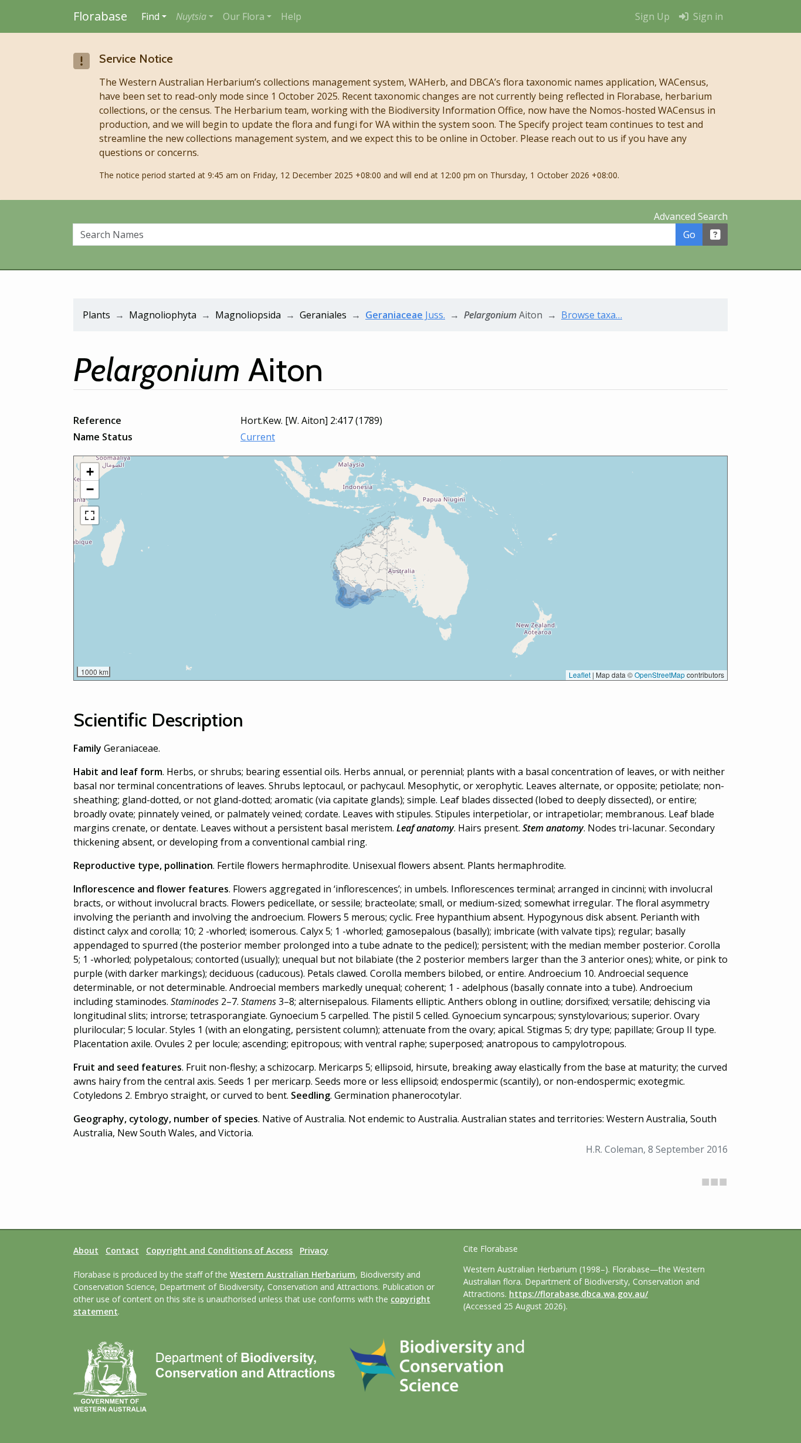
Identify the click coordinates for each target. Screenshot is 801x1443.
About (86, 1250)
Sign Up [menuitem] (652, 16)
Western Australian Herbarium (292, 1274)
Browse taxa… (591, 314)
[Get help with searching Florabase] (715, 234)
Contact (122, 1250)
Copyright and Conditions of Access (219, 1250)
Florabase (100, 16)
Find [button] (150, 16)
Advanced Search (691, 216)
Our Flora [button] (243, 16)
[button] (194, 16)
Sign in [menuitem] (707, 16)
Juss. (405, 314)
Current (257, 436)
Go (689, 234)
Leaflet (579, 675)
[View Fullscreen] (90, 515)
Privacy (314, 1250)
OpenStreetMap (659, 675)
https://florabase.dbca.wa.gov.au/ (578, 1293)
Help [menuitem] (291, 16)
